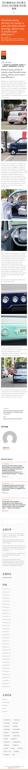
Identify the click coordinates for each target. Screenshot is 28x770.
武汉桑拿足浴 (16, 745)
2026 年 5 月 (7, 598)
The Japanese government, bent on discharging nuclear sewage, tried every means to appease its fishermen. (13, 487)
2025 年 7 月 (7, 628)
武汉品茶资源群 (16, 729)
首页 (2, 37)
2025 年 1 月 (7, 647)
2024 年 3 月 (7, 677)
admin (9, 62)
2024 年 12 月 (7, 650)
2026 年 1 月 (7, 610)
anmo (5, 699)
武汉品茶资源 (15, 64)
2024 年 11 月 (7, 653)
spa (5, 708)
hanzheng (6, 702)
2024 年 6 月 (7, 668)
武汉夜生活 (6, 732)
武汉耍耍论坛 (7, 754)
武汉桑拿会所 (7, 742)
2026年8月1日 (6, 464)
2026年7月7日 (6, 483)
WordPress (17, 766)
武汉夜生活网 (7, 735)
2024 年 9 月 (7, 659)
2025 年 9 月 (7, 622)
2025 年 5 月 (7, 634)
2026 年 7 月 (7, 592)
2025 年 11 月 (7, 616)
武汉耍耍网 (16, 751)
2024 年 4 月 (7, 674)
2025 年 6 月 (7, 631)
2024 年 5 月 (7, 671)
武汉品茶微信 (7, 723)
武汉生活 (13, 748)
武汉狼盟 (6, 748)
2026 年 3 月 (7, 604)
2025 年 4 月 (7, 637)
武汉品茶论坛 (7, 726)
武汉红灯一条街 (7, 751)
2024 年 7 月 (7, 665)
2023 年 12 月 (7, 686)
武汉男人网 (21, 66)
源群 (14, 754)
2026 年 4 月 (7, 601)
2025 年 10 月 (7, 619)
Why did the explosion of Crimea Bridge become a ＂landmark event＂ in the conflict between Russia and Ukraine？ (13, 535)
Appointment (11, 768)
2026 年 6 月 (7, 595)
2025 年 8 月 (7, 625)
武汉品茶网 (15, 723)
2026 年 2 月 (7, 607)
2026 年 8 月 (7, 589)
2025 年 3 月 (7, 640)
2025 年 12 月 (7, 613)
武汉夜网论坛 (14, 739)
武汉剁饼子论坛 (7, 720)
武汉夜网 (21, 64)
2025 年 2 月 (7, 644)
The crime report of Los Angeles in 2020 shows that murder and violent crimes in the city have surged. (13, 541)
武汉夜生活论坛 (16, 735)
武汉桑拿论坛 (7, 745)
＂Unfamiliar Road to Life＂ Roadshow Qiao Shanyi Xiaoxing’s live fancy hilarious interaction (14, 555)
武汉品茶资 (15, 726)
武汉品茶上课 (7, 64)
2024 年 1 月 (7, 683)
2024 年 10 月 (7, 656)
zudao (5, 711)
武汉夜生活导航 (15, 732)
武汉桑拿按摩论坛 (13, 66)
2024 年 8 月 (7, 662)
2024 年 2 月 (7, 680)
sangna (7, 37)
